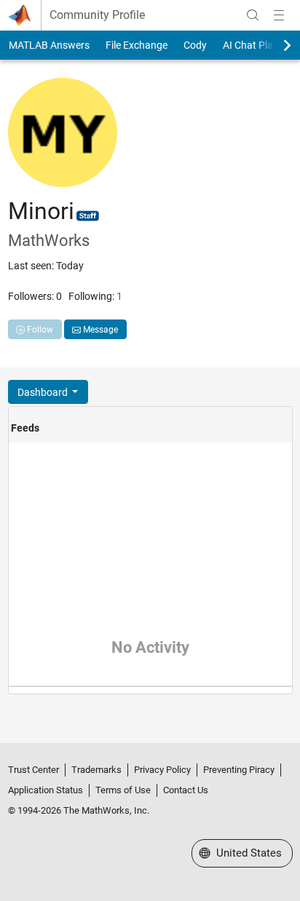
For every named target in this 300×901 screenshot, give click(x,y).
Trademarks (96, 769)
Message (99, 330)
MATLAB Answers (49, 45)
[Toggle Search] (252, 15)
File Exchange (136, 45)
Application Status (45, 790)
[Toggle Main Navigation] (279, 15)
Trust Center (33, 769)
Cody (195, 45)
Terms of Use (123, 790)
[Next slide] (274, 45)
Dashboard (43, 392)
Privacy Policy (162, 769)
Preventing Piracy (239, 769)
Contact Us (185, 790)
